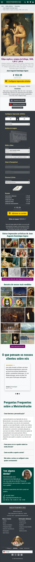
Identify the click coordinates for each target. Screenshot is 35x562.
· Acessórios (21, 529)
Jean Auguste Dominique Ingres (10, 8)
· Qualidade (21, 525)
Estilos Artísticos (9, 6)
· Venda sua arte (22, 523)
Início (2, 6)
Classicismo (17, 6)
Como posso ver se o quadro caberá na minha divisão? (15, 445)
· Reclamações (5, 531)
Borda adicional (8, 122)
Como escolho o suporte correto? (14, 452)
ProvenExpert (14, 387)
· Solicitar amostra (23, 531)
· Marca (4, 523)
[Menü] (2, 2)
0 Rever (21, 107)
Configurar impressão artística (18, 81)
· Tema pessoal (22, 521)
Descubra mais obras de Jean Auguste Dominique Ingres (17, 279)
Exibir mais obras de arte (17, 346)
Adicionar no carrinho (18, 213)
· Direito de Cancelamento (8, 529)
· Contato (4, 521)
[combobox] (17, 124)
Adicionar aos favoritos (18, 104)
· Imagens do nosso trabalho (25, 527)
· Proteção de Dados (6, 527)
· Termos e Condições (7, 525)
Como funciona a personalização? (14, 414)
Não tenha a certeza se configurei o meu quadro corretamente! (16, 459)
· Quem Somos (5, 533)
